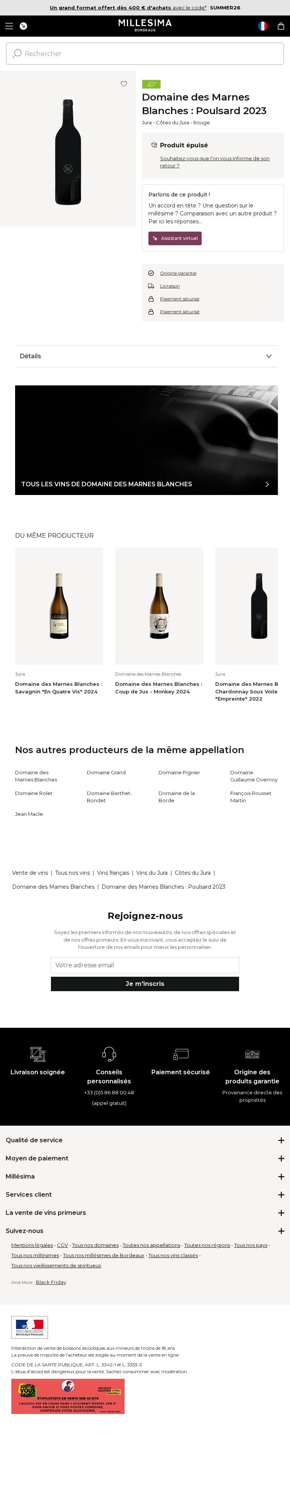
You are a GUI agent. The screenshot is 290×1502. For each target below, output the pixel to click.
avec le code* (128, 8)
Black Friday (51, 1282)
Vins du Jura (152, 872)
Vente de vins (30, 872)
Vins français (113, 872)
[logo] (145, 26)
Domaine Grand (106, 772)
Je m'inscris (145, 983)
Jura (147, 122)
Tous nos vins (72, 872)
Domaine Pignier (179, 772)
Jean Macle (29, 814)
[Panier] (280, 26)
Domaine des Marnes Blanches (53, 886)
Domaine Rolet (33, 793)
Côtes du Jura (172, 122)
